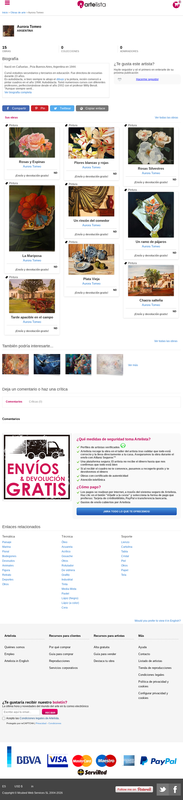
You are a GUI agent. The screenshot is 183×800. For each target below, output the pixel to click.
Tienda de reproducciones (155, 668)
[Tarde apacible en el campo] (32, 296)
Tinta (65, 584)
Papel (124, 570)
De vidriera (68, 570)
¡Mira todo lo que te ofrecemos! (126, 511)
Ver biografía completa (18, 92)
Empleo (9, 654)
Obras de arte (18, 12)
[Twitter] (163, 790)
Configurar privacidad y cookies (153, 696)
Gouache (67, 556)
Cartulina (126, 546)
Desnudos (8, 560)
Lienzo (125, 542)
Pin (42, 108)
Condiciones (54, 723)
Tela (123, 574)
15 (6, 49)
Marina (6, 546)
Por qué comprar (60, 647)
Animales (8, 565)
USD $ (19, 786)
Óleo (64, 542)
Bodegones (9, 556)
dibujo (60, 79)
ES (4, 786)
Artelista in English (16, 661)
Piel (123, 560)
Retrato (6, 574)
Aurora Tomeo (29, 26)
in (32, 786)
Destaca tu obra (104, 661)
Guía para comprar (61, 654)
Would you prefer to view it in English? (158, 620)
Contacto (144, 654)
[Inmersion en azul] (47, 366)
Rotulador (68, 565)
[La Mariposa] (32, 218)
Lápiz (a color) (70, 603)
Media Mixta (69, 588)
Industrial (67, 579)
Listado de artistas (150, 661)
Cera (65, 607)
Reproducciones (59, 661)
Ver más (133, 365)
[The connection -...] (110, 366)
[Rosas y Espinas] (32, 142)
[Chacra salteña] (151, 280)
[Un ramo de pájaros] (151, 215)
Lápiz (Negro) (70, 598)
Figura (6, 570)
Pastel (65, 593)
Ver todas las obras (166, 117)
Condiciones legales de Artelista (39, 718)
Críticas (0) (35, 401)
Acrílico (66, 551)
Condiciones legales (151, 674)
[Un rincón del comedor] (91, 201)
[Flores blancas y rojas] (91, 143)
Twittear (65, 108)
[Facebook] (175, 790)
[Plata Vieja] (91, 259)
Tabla (124, 551)
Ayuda (142, 647)
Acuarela (67, 546)
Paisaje (6, 542)
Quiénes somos (14, 647)
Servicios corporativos (63, 668)
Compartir (18, 108)
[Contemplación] (78, 366)
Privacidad (41, 723)
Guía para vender (105, 654)
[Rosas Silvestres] (151, 145)
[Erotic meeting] (15, 366)
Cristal (125, 556)
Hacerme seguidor (147, 79)
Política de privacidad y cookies (153, 684)
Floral (5, 551)
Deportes (7, 579)
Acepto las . (32, 718)
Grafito (66, 574)
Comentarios (14, 401)
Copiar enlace (95, 108)
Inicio (5, 12)
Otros (5, 584)
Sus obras (11, 117)
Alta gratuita (101, 647)
